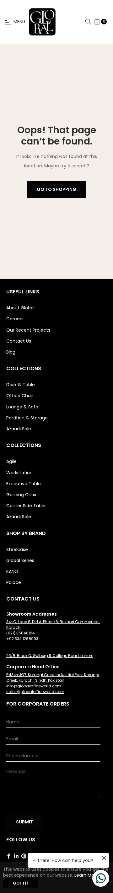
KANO (12, 571)
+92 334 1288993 (22, 638)
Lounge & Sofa (22, 407)
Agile (11, 461)
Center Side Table (26, 505)
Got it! (20, 883)
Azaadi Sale (18, 429)
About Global (20, 308)
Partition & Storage (27, 418)
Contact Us (18, 341)
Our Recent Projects (28, 330)
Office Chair (19, 395)
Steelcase (17, 549)
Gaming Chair (21, 494)
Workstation (19, 473)
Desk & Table (20, 384)
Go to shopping (56, 189)
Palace (13, 582)
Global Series (20, 560)
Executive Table (23, 484)
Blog (10, 352)
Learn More (86, 875)
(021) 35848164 (20, 633)
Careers (15, 319)
